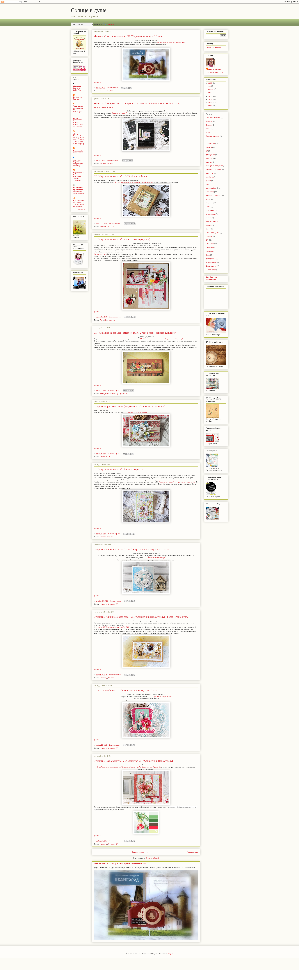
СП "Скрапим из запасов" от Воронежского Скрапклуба (133, 182)
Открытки (103, 457)
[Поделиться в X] (127, 88)
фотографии (210, 258)
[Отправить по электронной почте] (122, 88)
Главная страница (140, 852)
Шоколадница (211, 266)
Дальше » (97, 82)
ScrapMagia (78, 151)
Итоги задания (78, 153)
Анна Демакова (214, 69)
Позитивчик (210, 210)
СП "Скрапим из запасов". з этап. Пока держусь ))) (122, 239)
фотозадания (211, 262)
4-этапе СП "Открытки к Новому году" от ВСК (113, 627)
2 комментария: (114, 745)
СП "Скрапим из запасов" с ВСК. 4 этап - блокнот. (122, 176)
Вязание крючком (212, 136)
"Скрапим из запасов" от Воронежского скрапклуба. (177, 482)
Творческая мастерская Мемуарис (78, 108)
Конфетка (209, 173)
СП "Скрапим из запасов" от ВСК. (136, 412)
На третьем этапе (100, 254)
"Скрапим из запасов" (119, 113)
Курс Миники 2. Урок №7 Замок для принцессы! (78, 204)
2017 (210, 99)
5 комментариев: (113, 160)
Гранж (208, 140)
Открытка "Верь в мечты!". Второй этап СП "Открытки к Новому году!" (134, 760)
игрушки (209, 162)
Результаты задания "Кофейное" (77, 178)
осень (109, 227)
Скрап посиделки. (212, 233)
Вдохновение (78, 200)
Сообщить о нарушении (211, 278)
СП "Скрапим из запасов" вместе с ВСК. (171, 42)
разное (208, 218)
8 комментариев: (114, 534)
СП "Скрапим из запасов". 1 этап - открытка (118, 469)
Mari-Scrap (77, 119)
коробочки (210, 177)
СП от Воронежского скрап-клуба (159, 696)
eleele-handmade (77, 135)
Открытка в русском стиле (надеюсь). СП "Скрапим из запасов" (129, 406)
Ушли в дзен (77, 112)
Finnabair (77, 86)
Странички (111, 320)
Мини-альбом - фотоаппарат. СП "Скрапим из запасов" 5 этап (128, 36)
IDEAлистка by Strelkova (78, 188)
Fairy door (76, 99)
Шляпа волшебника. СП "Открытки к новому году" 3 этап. (126, 690)
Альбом (209, 121)
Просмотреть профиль (214, 72)
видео (208, 132)
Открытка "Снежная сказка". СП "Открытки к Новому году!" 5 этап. (132, 549)
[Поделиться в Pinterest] (131, 88)
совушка (209, 236)
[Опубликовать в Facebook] (129, 88)
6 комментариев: (115, 317)
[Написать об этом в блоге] (124, 88)
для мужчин (104, 394)
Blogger (170, 954)
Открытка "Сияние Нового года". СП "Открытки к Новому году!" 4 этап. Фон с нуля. (141, 616)
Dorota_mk (77, 97)
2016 (210, 103)
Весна (208, 129)
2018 (210, 96)
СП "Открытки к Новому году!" (154, 558)
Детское (103, 537)
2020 (210, 83)
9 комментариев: (115, 841)
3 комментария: (114, 453)
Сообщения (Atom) (152, 858)
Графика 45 (210, 143)
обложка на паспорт (213, 195)
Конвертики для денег (214, 166)
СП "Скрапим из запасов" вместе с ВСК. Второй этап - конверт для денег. (135, 332)
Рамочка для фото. (213, 221)
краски (208, 181)
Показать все (82, 209)
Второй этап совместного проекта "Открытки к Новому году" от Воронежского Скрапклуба (129, 767)
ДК (207, 151)
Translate (110, 24)
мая (209, 86)
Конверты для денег (116, 394)
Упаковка (209, 251)
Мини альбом (104, 91)
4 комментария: (112, 88)
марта (210, 92)
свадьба (209, 225)
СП (111, 91)
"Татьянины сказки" (213, 117)
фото (208, 255)
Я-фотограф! (211, 270)
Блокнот (103, 227)
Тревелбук (210, 247)
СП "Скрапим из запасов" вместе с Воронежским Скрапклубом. (162, 339)
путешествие (211, 214)
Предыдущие (192, 852)
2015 (210, 106)
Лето (101, 320)
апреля (211, 89)
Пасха (208, 207)
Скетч (208, 229)
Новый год (103, 604)
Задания (209, 158)
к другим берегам (76, 161)
